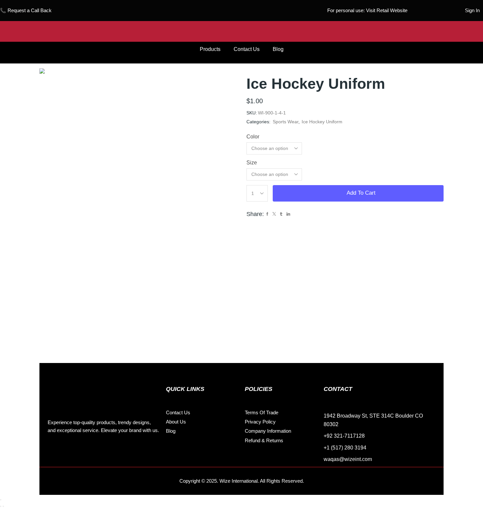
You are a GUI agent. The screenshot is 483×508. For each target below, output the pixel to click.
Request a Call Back (30, 10)
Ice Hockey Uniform (322, 121)
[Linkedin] (83, 450)
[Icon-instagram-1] (69, 450)
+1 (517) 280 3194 (345, 447)
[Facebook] (54, 450)
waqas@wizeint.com (348, 459)
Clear (312, 174)
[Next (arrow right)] (3, 506)
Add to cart (361, 193)
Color (252, 136)
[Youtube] (98, 450)
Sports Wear (285, 121)
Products (210, 49)
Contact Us (247, 49)
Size (251, 162)
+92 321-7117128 (344, 436)
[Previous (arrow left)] (0, 506)
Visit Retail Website (386, 10)
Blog (278, 49)
